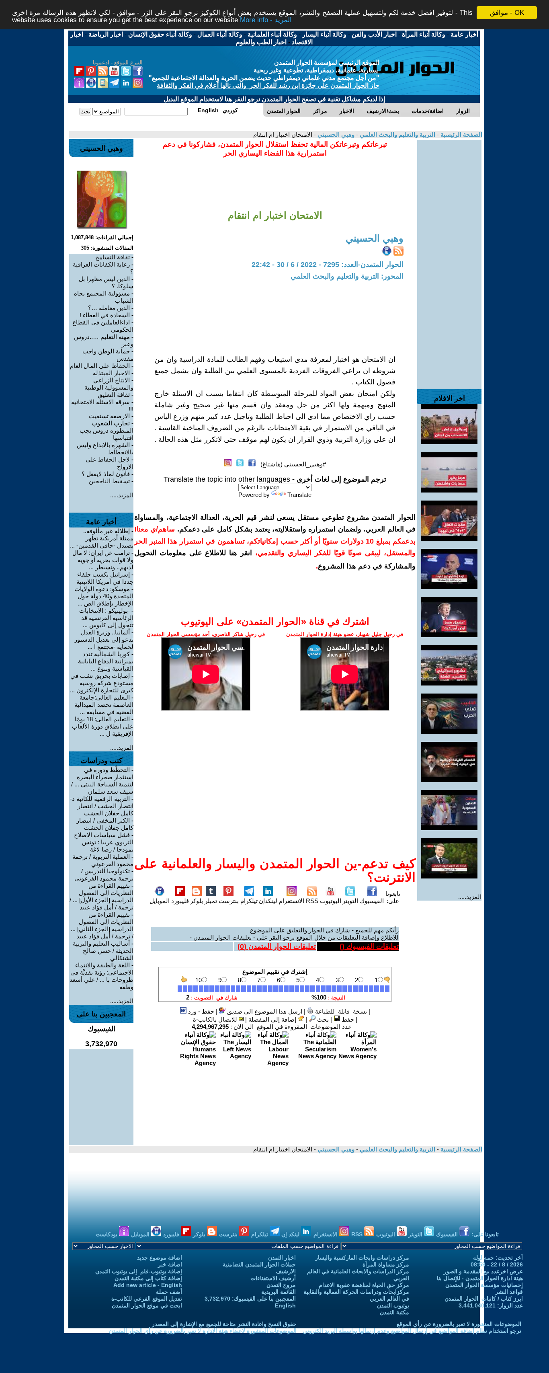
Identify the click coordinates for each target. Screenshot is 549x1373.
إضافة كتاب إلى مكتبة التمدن (148, 1278)
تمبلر (211, 900)
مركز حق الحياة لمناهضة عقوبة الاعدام (364, 1285)
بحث (322, 1019)
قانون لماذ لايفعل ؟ (106, 473)
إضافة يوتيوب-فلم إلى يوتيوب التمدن (138, 1271)
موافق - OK (507, 12)
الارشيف (286, 1271)
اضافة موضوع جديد (159, 1257)
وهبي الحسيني (335, 134)
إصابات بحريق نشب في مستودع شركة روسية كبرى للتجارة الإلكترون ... (101, 683)
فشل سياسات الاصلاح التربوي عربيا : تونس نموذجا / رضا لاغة (103, 842)
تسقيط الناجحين (109, 481)
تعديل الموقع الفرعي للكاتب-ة (146, 1298)
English (285, 1305)
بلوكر (196, 900)
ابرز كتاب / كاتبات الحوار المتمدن (484, 1298)
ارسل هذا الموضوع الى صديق (263, 1011)
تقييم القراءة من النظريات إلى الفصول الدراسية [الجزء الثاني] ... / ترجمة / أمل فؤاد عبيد (102, 925)
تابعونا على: (392, 897)
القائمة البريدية (278, 1292)
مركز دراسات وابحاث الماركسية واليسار (362, 1257)
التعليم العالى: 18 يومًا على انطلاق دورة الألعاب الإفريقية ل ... (102, 726)
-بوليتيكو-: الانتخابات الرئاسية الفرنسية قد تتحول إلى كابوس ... (106, 617)
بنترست (229, 900)
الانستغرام (291, 900)
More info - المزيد (266, 20)
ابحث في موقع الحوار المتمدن (147, 1305)
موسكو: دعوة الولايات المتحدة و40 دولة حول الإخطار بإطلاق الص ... (103, 596)
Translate (299, 494)
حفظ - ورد (200, 1011)
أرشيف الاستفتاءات (273, 1278)
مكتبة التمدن (394, 1312)
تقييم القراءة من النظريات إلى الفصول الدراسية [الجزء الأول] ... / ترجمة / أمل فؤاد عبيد (101, 896)
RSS (312, 900)
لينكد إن (291, 1234)
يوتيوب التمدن (393, 1305)
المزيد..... (469, 896)
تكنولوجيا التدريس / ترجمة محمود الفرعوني (103, 875)
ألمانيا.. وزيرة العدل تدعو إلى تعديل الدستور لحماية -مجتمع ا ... (103, 639)
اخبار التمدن (282, 1257)
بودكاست (107, 1234)
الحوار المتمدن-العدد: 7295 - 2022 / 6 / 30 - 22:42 (328, 265)
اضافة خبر (170, 1264)
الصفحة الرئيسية (460, 134)
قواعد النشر (509, 1292)
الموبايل (160, 900)
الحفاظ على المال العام (100, 365)
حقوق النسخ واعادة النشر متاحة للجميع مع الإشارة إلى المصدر (224, 1324)
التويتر (350, 900)
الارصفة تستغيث (109, 416)
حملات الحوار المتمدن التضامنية (259, 1264)
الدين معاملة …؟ (109, 307)
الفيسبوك (372, 900)
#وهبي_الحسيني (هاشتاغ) (293, 464)
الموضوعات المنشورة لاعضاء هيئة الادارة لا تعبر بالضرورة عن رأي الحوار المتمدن (203, 1331)
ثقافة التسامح (112, 257)
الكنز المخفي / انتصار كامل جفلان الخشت (104, 824)
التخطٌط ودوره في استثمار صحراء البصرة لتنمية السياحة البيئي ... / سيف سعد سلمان (102, 780)
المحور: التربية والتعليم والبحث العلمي (347, 276)
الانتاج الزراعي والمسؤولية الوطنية (108, 384)
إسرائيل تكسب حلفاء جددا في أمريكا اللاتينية (104, 578)
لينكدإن (268, 900)
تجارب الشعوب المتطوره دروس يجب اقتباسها (106, 430)
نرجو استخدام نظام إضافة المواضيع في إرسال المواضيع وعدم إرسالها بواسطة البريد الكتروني (412, 1331)
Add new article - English (147, 1285)
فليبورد (180, 900)
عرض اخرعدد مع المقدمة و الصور (483, 1271)
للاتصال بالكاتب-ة (216, 1019)
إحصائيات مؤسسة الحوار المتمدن (484, 1285)
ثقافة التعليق (114, 394)
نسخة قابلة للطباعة (340, 1011)
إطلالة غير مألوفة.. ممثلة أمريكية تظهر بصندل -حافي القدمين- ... (101, 538)
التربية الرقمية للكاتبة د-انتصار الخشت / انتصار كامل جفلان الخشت (101, 806)
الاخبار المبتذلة (111, 372)
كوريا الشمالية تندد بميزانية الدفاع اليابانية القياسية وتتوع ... (105, 661)
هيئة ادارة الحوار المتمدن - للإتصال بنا (480, 1278)
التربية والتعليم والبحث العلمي (396, 134)
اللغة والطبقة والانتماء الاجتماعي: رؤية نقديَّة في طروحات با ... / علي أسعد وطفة (101, 976)
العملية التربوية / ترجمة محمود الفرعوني (102, 860)
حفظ (347, 1019)
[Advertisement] (449, 260)
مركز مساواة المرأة (386, 1264)
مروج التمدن (281, 1285)
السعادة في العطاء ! (105, 315)
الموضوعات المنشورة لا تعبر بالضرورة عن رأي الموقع (459, 1324)
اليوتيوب (330, 900)
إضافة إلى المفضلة (273, 1019)
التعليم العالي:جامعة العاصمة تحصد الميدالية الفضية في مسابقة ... (103, 704)
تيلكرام (249, 900)
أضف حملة (169, 1292)
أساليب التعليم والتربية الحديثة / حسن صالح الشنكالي (103, 950)
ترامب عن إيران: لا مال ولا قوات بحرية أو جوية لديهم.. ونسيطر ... (102, 560)
